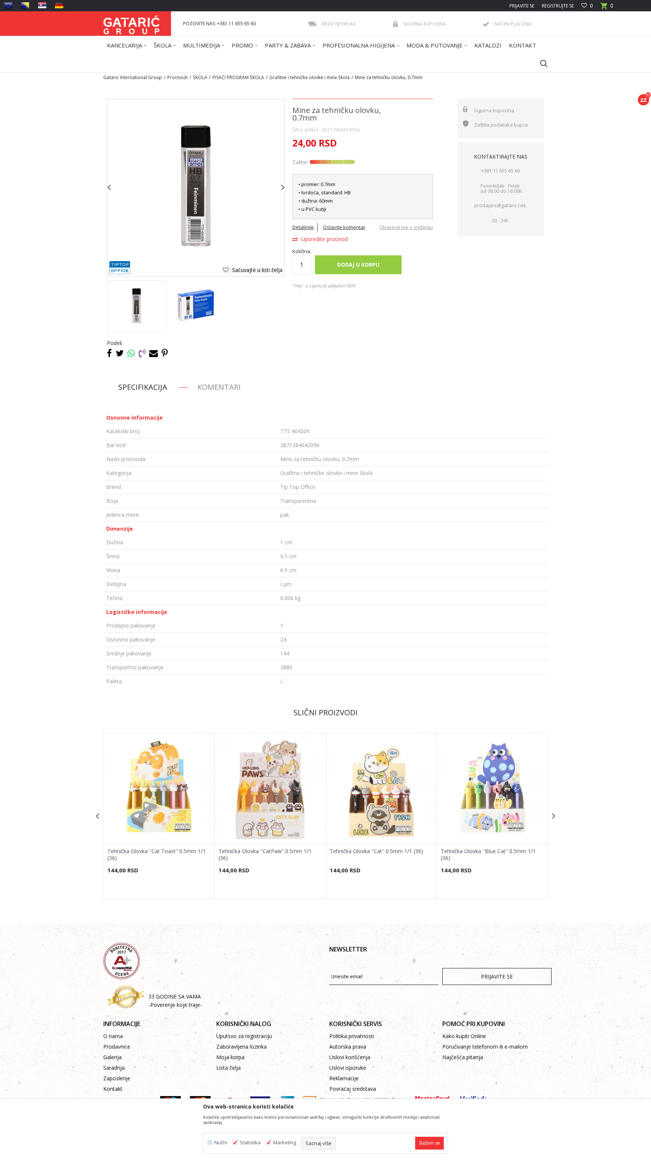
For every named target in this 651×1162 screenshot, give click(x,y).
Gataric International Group (132, 77)
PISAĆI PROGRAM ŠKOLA (238, 77)
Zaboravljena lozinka (241, 1046)
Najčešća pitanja (462, 1057)
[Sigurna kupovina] (395, 24)
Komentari (219, 387)
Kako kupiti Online (464, 1036)
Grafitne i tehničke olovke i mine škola (309, 77)
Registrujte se (558, 6)
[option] (136, 306)
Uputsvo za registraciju (244, 1036)
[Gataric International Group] (131, 23)
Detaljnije (303, 227)
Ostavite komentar (344, 227)
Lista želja (228, 1067)
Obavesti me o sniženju (406, 227)
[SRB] (42, 5)
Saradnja (114, 1067)
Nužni (220, 1142)
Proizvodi (177, 77)
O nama (113, 1036)
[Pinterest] (165, 353)
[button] (540, 63)
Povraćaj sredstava (352, 1088)
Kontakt (112, 1088)
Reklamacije (344, 1078)
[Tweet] (120, 353)
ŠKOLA (200, 77)
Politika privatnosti (351, 1036)
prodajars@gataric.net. (500, 205)
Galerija (112, 1057)
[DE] (59, 5)
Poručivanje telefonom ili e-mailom (485, 1046)
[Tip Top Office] (119, 267)
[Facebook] (109, 353)
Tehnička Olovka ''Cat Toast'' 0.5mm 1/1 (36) (156, 854)
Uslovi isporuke (347, 1067)
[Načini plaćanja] (486, 24)
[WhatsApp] (131, 353)
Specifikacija (142, 387)
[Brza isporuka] (311, 24)
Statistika (250, 1142)
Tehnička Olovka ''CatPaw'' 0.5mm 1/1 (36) (265, 854)
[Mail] (153, 353)
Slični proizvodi (325, 712)
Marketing (284, 1142)
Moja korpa (230, 1057)
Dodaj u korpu (358, 264)
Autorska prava (347, 1046)
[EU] (8, 5)
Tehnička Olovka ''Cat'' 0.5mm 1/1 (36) (376, 851)
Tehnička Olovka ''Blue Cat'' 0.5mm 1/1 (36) (488, 854)
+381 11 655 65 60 (500, 170)
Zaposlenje (116, 1078)
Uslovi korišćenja (349, 1057)
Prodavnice (116, 1046)
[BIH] (25, 5)
